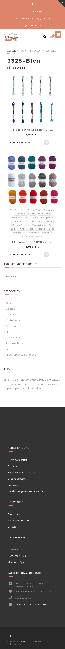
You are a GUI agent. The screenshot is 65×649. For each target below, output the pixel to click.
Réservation (13, 337)
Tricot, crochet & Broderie (21, 354)
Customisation (14, 320)
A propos (13, 549)
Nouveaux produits (18, 520)
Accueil (11, 51)
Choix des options (19, 142)
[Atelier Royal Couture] (13, 36)
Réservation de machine (22, 472)
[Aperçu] (46, 142)
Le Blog (12, 527)
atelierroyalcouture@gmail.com (35, 18)
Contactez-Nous (17, 556)
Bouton (10, 308)
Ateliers (12, 466)
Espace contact (17, 478)
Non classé (12, 303)
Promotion (14, 514)
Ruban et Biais (14, 343)
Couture (11, 314)
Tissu (8, 348)
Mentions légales (17, 562)
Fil (7, 331)
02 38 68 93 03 (34, 25)
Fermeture (12, 325)
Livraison (13, 485)
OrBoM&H (24, 642)
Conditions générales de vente (25, 491)
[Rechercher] (44, 37)
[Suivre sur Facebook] (32, 4)
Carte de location (18, 460)
